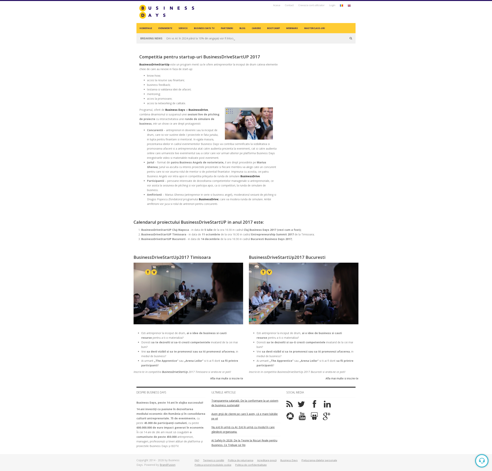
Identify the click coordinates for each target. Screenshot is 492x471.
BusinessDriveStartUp (175, 372)
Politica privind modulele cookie (213, 465)
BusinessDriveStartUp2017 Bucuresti (287, 257)
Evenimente (165, 28)
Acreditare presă (267, 460)
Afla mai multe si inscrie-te (226, 378)
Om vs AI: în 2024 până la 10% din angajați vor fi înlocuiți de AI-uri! (207, 38)
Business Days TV (204, 28)
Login (332, 5)
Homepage (146, 28)
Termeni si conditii (213, 460)
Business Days (175, 110)
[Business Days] (166, 11)
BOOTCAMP (273, 28)
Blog (242, 28)
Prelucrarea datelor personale (319, 460)
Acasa (276, 5)
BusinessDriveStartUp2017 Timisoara (172, 257)
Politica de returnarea (240, 460)
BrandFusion (167, 465)
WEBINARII (292, 28)
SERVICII (183, 28)
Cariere (256, 28)
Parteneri (227, 28)
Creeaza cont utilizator (311, 5)
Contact (289, 5)
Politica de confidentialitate (251, 465)
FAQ (197, 460)
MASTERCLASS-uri (314, 28)
